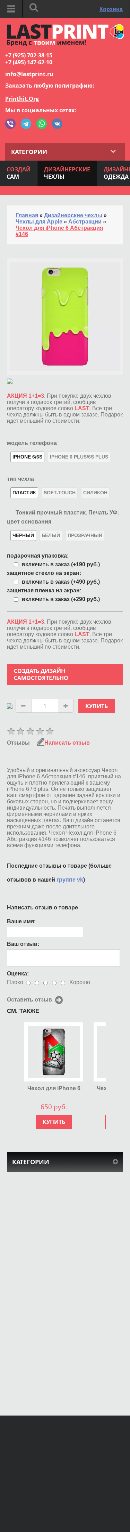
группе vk (70, 880)
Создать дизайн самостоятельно (41, 674)
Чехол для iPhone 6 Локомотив (53, 1088)
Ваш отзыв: (23, 944)
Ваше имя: (21, 921)
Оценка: (18, 973)
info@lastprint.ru (29, 74)
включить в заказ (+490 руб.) (61, 582)
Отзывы (18, 743)
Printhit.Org (22, 99)
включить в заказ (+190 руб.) (61, 564)
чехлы (67, 172)
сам (19, 172)
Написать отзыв (67, 743)
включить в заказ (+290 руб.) (61, 599)
